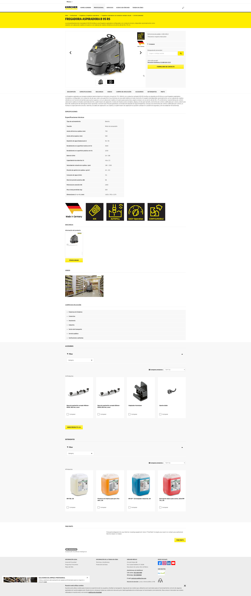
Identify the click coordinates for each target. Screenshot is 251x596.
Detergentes (152, 92)
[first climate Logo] (161, 573)
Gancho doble (163, 405)
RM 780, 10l (70, 499)
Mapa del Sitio (69, 567)
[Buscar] (183, 8)
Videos (109, 92)
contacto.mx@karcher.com (138, 578)
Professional (99, 7)
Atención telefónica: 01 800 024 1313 (159, 62)
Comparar (152, 44)
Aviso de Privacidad (70, 562)
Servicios (110, 7)
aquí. (45, 582)
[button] (70, 52)
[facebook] (160, 563)
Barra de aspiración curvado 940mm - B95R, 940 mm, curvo (78, 406)
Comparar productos (156, 370)
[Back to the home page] (72, 7)
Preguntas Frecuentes (71, 564)
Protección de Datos (102, 564)
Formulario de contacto (166, 67)
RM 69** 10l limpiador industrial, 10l (139, 499)
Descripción (71, 92)
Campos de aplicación (123, 92)
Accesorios (139, 92)
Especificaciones (86, 92)
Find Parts (180, 540)
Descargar (75, 260)
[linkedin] (169, 563)
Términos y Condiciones (103, 562)
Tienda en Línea (137, 7)
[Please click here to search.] (181, 53)
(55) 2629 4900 (138, 572)
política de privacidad (95, 592)
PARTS (163, 92)
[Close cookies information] (185, 586)
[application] (84, 286)
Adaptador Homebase (135, 405)
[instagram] (164, 563)
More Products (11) (74, 427)
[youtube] (173, 563)
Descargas (99, 92)
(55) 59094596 (138, 575)
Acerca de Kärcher (123, 7)
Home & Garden (85, 7)
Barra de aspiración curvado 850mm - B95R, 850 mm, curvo (109, 406)
